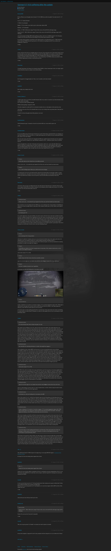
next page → (20, 539)
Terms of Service (37, 546)
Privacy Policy (45, 546)
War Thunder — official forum (7, 1)
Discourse (25, 549)
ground (19, 9)
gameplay (22, 9)
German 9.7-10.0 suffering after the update (35, 5)
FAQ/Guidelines (30, 546)
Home (19, 546)
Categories (23, 546)
